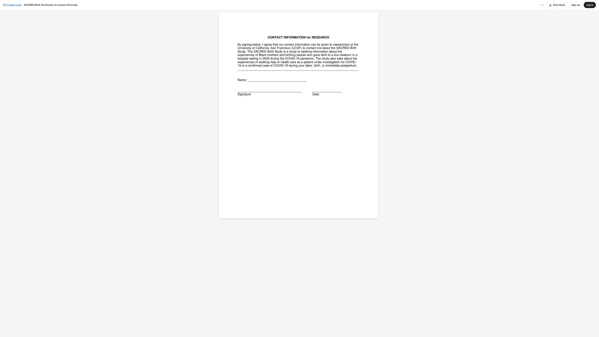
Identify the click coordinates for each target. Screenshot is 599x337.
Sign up (575, 5)
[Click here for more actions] (542, 5)
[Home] (12, 4)
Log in (589, 5)
